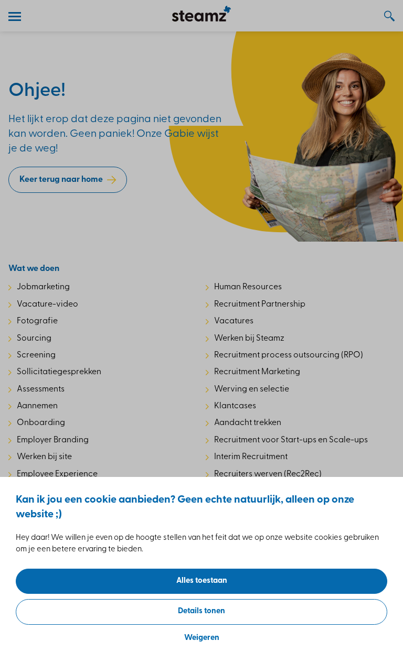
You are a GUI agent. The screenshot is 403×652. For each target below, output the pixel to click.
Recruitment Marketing (257, 372)
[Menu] (18, 15)
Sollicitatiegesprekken (59, 372)
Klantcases (235, 406)
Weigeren (201, 638)
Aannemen (37, 406)
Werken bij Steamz (249, 338)
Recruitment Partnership (259, 304)
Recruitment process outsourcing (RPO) (288, 355)
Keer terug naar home (61, 180)
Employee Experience (57, 474)
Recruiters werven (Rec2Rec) (268, 474)
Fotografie (37, 321)
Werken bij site (44, 457)
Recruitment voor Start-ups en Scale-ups (291, 440)
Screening (36, 355)
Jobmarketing (43, 287)
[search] (384, 15)
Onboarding (41, 423)
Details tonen (201, 611)
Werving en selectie (251, 389)
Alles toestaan (201, 581)
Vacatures (233, 321)
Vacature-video (47, 304)
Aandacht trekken (247, 423)
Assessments (41, 389)
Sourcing (34, 338)
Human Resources (248, 287)
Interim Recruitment (251, 457)
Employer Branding (53, 440)
